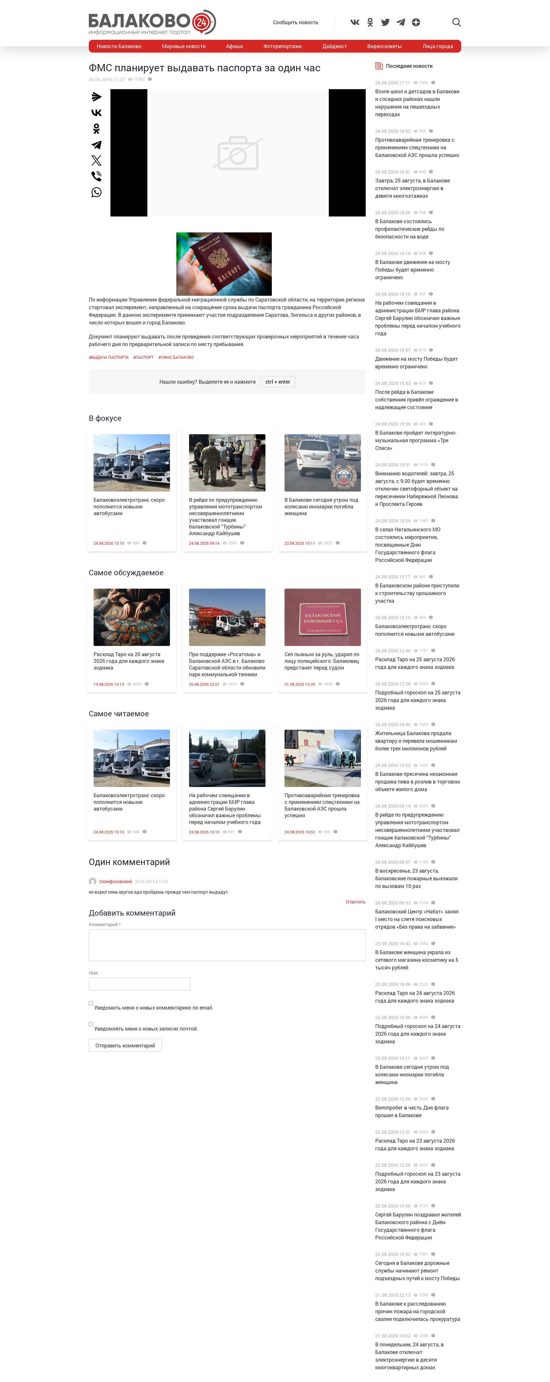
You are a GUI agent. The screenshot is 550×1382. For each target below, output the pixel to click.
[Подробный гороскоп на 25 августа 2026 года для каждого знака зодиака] (432, 684)
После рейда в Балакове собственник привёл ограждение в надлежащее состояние (416, 399)
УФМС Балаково (177, 357)
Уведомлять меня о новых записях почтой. (146, 1028)
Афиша (234, 46)
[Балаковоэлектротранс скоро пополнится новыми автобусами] (132, 463)
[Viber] (99, 176)
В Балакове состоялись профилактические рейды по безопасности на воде (409, 229)
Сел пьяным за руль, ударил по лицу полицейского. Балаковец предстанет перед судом (322, 661)
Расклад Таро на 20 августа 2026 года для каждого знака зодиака (129, 661)
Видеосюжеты (384, 46)
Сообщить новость (295, 22)
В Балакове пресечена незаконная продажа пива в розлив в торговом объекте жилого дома (417, 781)
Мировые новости (184, 46)
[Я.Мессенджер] (99, 96)
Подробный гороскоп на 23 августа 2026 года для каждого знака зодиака (418, 1181)
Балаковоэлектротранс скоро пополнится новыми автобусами (129, 506)
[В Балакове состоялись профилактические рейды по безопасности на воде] (430, 213)
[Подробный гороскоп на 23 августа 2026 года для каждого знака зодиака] (432, 1165)
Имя (93, 973)
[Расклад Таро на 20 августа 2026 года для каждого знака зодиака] (132, 617)
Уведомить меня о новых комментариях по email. (153, 1007)
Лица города (438, 46)
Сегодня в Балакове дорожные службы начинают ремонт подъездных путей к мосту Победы (417, 1270)
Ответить (356, 902)
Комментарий (105, 924)
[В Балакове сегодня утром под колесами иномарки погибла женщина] (323, 463)
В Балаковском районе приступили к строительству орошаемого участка (417, 593)
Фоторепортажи (283, 46)
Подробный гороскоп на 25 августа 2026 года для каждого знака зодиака (418, 700)
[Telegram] (99, 144)
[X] (99, 160)
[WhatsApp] (99, 192)
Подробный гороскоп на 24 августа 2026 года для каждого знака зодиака (418, 1034)
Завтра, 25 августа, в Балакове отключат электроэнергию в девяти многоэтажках (412, 188)
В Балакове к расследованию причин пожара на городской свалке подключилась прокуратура (417, 1311)
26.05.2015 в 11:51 (152, 881)
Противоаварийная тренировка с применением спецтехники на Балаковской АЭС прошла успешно (322, 805)
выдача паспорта (110, 357)
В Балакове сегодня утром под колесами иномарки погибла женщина (321, 506)
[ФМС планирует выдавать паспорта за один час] (149, 79)
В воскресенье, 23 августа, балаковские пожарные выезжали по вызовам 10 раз (416, 878)
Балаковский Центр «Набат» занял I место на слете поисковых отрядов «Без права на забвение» (417, 919)
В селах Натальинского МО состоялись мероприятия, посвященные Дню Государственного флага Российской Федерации (408, 544)
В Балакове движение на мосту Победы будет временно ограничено (412, 269)
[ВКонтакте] (99, 112)
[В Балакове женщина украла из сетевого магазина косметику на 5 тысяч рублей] (432, 944)
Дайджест (334, 46)
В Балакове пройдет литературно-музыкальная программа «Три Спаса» (415, 440)
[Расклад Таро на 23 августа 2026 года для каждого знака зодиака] (432, 1132)
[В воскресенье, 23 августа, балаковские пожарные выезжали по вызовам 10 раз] (432, 862)
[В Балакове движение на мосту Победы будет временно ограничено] (430, 253)
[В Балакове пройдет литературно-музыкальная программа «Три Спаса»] (430, 424)
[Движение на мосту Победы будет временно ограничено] (430, 350)
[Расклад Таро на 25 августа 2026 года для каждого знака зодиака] (432, 651)
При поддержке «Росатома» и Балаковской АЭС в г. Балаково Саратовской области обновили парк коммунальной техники (227, 664)
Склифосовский (115, 881)
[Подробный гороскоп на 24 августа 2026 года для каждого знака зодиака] (432, 1017)
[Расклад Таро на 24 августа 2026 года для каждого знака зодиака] (432, 984)
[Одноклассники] (99, 128)
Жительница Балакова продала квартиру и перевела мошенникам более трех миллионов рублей (416, 741)
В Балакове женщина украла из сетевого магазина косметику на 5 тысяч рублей (416, 960)
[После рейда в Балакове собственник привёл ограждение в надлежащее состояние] (430, 383)
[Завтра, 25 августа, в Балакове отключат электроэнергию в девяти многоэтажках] (430, 172)
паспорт (145, 357)
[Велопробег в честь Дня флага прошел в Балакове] (432, 1099)
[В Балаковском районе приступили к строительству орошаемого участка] (430, 577)
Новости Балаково (119, 46)
